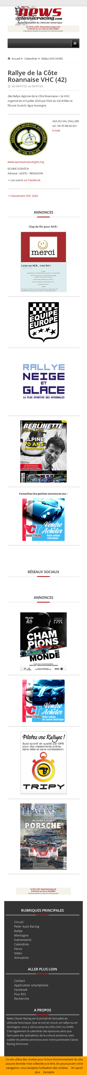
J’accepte (48, 1072)
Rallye (18, 931)
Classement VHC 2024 (24, 196)
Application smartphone (31, 985)
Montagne (21, 935)
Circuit (18, 922)
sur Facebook (32, 180)
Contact (19, 981)
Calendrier (30, 58)
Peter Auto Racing (26, 926)
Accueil (16, 58)
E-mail (56, 130)
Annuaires (21, 958)
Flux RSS (20, 994)
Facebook (20, 990)
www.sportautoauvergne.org (26, 162)
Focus (18, 949)
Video (18, 953)
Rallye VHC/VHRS (52, 58)
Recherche (21, 999)
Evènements (22, 940)
